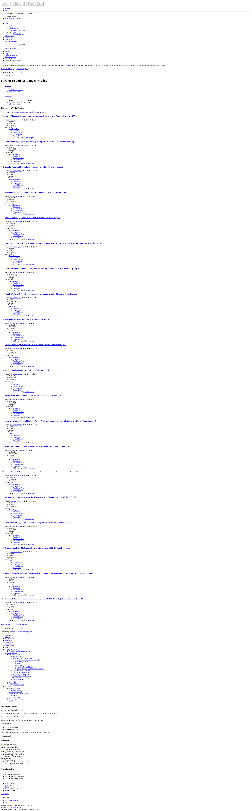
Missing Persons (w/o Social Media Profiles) (30, 669)
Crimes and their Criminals (21, 672)
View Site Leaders (18, 34)
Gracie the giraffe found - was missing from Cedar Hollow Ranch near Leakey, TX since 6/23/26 (43, 472)
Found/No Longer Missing (25, 667)
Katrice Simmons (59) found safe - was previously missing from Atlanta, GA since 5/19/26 (40, 116)
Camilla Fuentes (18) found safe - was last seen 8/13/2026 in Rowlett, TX (34, 167)
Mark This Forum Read (16, 90)
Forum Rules (5, 794)
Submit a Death (9, 37)
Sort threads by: (6, 717)
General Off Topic (14, 688)
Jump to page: (9, 72)
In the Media (16, 681)
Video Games (13, 695)
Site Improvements (18, 685)
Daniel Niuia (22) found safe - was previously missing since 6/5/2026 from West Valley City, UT (43, 269)
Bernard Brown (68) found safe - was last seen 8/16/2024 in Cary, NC (32, 218)
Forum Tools (8, 86)
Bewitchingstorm (16, 171)
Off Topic (8, 686)
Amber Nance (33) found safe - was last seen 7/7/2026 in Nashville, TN (33, 395)
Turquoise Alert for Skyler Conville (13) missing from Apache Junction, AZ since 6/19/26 (40, 497)
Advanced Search (10, 48)
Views (22, 112)
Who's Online (9, 642)
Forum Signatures (18, 679)
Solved (19, 663)
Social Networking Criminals (22, 670)
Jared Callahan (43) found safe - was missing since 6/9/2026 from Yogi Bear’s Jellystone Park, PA (44, 599)
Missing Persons (10, 58)
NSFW (11, 701)
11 (13, 69)
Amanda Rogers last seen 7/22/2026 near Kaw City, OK (27, 319)
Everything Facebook (15, 692)
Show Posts (26, 102)
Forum (7, 23)
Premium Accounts (11, 649)
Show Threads (15, 102)
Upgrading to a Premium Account (19, 651)
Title (2, 112)
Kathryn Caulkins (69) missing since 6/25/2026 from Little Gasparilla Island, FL (37, 446)
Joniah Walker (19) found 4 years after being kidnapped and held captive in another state (41, 294)
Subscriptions (9, 640)
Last (22, 69)
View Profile (16, 130)
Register (7, 8)
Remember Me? (12, 16)
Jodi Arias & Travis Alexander (22, 676)
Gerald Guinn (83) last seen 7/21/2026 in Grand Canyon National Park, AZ (35, 345)
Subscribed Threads (11, 41)
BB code (7, 783)
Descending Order (13, 729)
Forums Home (9, 646)
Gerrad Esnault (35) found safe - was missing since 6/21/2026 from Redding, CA (37, 522)
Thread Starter (9, 112)
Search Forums (9, 644)
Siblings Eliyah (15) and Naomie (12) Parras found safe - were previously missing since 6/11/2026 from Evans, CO (50, 573)
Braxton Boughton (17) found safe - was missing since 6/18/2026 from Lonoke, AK (38, 548)
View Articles (17, 136)
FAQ (10, 25)
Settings (7, 637)
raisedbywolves (16, 120)
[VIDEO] (8, 788)
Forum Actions (13, 29)
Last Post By (28, 112)
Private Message (18, 134)
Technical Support (14, 683)
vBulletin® (12, 807)
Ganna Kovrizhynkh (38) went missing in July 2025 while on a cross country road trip (39, 142)
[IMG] (7, 787)
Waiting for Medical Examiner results (28, 660)
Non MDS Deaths (18, 656)
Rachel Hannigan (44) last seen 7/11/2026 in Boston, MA (27, 370)
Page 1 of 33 (5, 69)
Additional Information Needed (22, 658)
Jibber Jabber (17, 690)
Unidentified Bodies (23, 661)
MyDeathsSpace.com (11, 800)
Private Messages (10, 638)
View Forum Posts (18, 132)
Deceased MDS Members (21, 674)
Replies (16, 112)
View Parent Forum (15, 91)
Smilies (7, 785)
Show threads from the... (8, 710)
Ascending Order (12, 727)
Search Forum (8, 96)
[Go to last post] (28, 138)
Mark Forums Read (19, 30)
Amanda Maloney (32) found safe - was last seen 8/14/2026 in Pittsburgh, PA (36, 192)
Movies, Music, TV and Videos (18, 693)
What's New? (9, 39)
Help (6, 10)
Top (30, 631)
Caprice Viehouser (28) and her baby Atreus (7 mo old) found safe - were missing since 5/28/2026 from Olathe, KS (50, 421)
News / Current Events (16, 699)
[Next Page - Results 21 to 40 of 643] (18, 69)
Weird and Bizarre (14, 697)
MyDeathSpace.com (11, 55)
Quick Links (12, 32)
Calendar (11, 27)
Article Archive (9, 36)
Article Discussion (10, 57)
